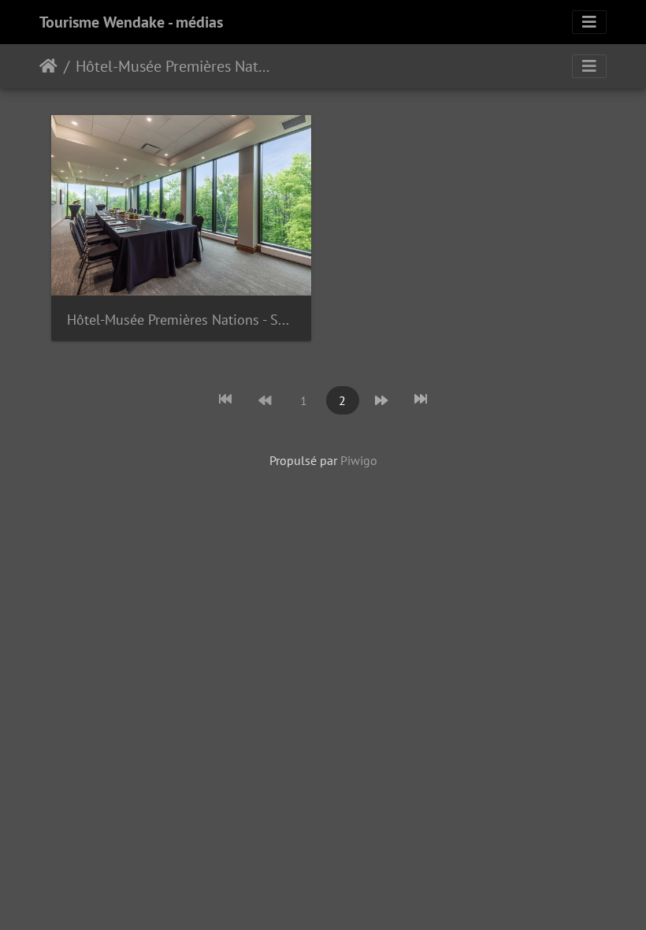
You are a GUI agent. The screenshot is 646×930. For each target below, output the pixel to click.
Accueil (48, 66)
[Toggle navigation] (589, 22)
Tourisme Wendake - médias (131, 22)
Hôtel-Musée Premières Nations (173, 66)
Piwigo (358, 460)
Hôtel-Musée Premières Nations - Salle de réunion (181, 319)
